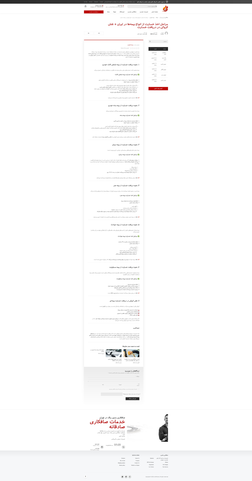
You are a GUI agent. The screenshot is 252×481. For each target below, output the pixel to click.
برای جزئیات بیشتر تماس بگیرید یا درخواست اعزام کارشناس (119, 1)
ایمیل (120, 384)
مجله (108, 12)
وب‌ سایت (138, 385)
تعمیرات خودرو (144, 12)
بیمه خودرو (130, 44)
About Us (137, 458)
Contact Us (137, 463)
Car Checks (151, 467)
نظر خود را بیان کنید (142, 34)
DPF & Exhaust (150, 462)
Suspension (151, 464)
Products (123, 458)
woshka (162, 34)
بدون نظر (145, 32)
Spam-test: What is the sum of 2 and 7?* (131, 394)
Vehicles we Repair (135, 465)
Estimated (96, 1)
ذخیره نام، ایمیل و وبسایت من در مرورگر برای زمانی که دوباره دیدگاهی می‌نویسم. (123, 389)
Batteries (152, 458)
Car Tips (85, 1)
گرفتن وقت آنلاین (158, 88)
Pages (114, 12)
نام (103, 384)
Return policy (122, 465)
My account (122, 460)
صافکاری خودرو (132, 12)
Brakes (166, 462)
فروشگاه (122, 12)
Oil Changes (165, 464)
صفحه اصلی (155, 12)
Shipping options (121, 463)
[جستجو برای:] (158, 41)
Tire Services (165, 467)
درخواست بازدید (93, 12)
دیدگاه (137, 376)
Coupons (101, 1)
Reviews (90, 1)
